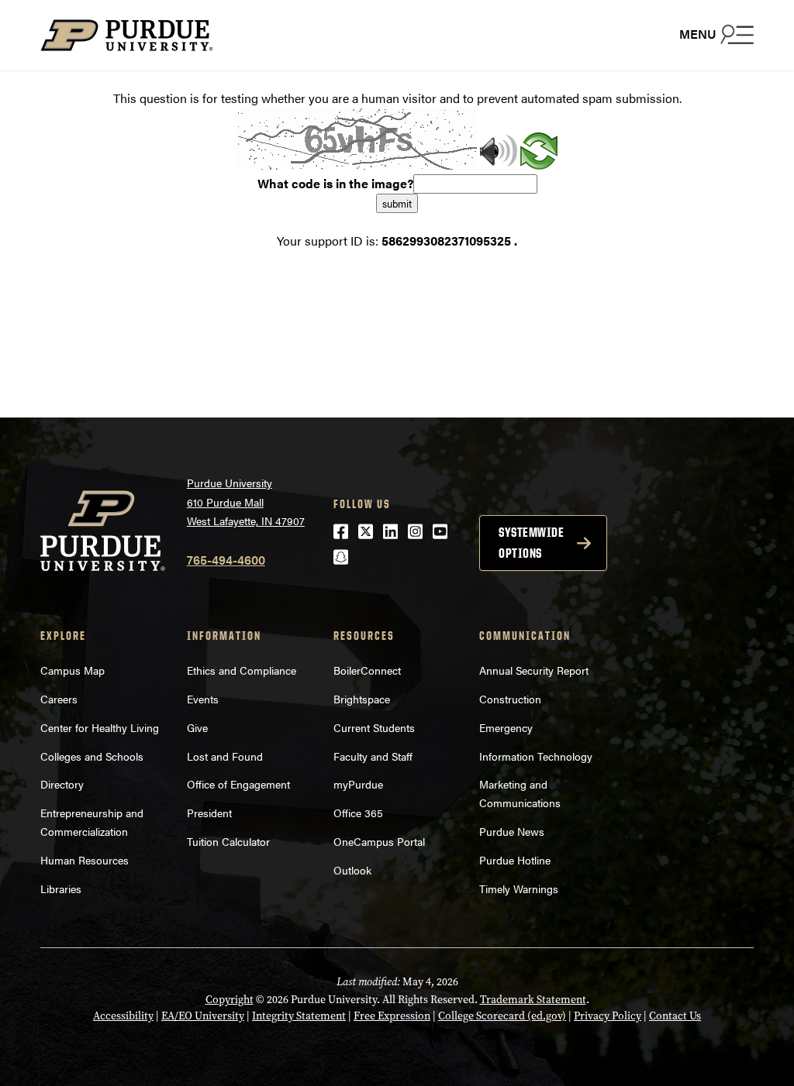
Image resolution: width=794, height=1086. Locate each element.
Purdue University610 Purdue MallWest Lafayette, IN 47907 (246, 501)
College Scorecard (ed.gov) (502, 1016)
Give (197, 727)
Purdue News (511, 831)
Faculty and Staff (373, 756)
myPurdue (358, 784)
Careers (59, 698)
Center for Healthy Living (99, 727)
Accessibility (123, 1016)
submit (397, 203)
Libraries (60, 888)
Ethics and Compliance (241, 670)
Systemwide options (531, 542)
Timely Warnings (518, 888)
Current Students (374, 727)
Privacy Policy (607, 1016)
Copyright (229, 999)
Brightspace (361, 698)
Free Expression (392, 1016)
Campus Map (72, 670)
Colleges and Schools (91, 756)
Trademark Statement (533, 999)
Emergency (506, 727)
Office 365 (358, 812)
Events (203, 698)
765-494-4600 (226, 560)
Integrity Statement (299, 1016)
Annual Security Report (534, 670)
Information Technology (535, 756)
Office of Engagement (238, 784)
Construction (510, 698)
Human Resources (84, 860)
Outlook (352, 870)
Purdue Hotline (515, 860)
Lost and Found (225, 756)
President (209, 812)
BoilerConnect (367, 670)
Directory (62, 784)
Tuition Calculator (228, 841)
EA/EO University (202, 1016)
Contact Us (675, 1016)
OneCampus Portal (379, 841)
